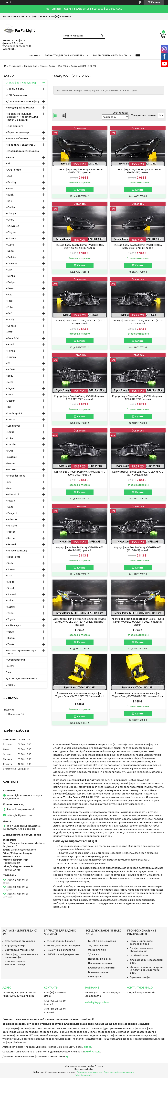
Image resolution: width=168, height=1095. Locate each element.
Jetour (11, 400)
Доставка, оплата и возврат (22, 678)
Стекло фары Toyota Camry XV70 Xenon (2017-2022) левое (138, 171)
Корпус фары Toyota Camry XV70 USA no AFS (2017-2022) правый (79, 473)
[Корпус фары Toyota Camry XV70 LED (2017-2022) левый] (138, 297)
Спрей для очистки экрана (23, 151)
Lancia (11, 419)
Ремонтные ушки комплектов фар (15, 963)
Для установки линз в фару (23, 101)
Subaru (11, 600)
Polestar (12, 519)
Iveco (10, 382)
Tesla (10, 613)
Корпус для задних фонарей (63, 945)
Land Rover (13, 425)
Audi (9, 176)
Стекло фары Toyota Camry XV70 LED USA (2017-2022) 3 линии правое (79, 246)
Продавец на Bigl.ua (84, 1069)
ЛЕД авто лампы (98, 945)
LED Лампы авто (17, 95)
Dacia (10, 250)
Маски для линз (97, 949)
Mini (9, 488)
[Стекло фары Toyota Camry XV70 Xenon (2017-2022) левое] (138, 146)
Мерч (10, 665)
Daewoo (12, 263)
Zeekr (10, 644)
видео (87, 1046)
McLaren (12, 469)
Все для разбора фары (20, 107)
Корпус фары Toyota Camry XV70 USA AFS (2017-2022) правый (79, 549)
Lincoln (11, 444)
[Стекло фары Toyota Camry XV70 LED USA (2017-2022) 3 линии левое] (138, 222)
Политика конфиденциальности (119, 1072)
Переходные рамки (99, 958)
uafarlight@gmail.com (19, 815)
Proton (11, 531)
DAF (9, 269)
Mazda (11, 463)
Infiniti (11, 369)
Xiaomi (11, 638)
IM (8, 363)
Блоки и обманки (17, 138)
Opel (10, 506)
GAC (9, 313)
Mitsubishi (13, 494)
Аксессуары (95, 976)
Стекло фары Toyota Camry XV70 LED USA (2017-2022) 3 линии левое (138, 246)
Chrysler (12, 232)
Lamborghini (14, 413)
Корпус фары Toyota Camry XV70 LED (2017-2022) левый (138, 322)
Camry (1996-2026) (58, 66)
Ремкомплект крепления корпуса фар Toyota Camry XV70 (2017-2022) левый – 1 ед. (137, 695)
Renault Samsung (17, 550)
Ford (9, 300)
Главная (34, 55)
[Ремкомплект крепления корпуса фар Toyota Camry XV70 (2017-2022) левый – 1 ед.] (138, 672)
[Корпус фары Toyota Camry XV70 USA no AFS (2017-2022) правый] (79, 448)
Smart (10, 588)
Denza (11, 275)
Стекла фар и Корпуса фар (23, 66)
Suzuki (11, 606)
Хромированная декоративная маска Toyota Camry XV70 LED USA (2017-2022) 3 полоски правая (79, 621)
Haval (10, 344)
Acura (10, 157)
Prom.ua (99, 1066)
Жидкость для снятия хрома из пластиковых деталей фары (146, 970)
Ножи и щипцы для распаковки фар (141, 942)
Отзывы (10, 684)
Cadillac (11, 207)
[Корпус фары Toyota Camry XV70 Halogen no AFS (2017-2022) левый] (138, 373)
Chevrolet (13, 225)
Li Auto (11, 438)
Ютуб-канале (92, 1051)
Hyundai (11, 357)
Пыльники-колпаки (100, 963)
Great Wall (13, 338)
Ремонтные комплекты (61, 949)
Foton (10, 307)
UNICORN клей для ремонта (63, 954)
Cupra (10, 244)
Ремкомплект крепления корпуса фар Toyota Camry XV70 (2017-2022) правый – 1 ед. (79, 696)
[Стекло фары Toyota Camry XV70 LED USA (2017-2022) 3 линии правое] (79, 222)
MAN (10, 450)
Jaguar (11, 388)
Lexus (10, 432)
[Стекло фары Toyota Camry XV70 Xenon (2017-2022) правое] (79, 146)
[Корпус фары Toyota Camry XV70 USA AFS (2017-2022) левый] (138, 524)
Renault (11, 544)
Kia (9, 407)
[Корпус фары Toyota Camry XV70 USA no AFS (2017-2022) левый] (138, 448)
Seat (9, 575)
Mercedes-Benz (16, 475)
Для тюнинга (15, 126)
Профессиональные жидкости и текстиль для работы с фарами (22, 116)
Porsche (12, 525)
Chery (10, 219)
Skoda (10, 581)
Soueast (11, 594)
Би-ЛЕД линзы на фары (102, 941)
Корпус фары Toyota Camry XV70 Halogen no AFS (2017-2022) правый (79, 397)
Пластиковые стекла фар (20, 941)
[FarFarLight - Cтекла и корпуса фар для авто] (18, 29)
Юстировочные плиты (101, 967)
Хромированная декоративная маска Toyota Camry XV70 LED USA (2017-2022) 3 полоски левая (138, 621)
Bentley (11, 182)
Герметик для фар (18, 132)
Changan (12, 213)
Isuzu (10, 375)
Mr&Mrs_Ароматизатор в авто (21, 652)
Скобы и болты (139, 955)
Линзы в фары (15, 88)
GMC (9, 332)
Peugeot (12, 513)
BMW (10, 188)
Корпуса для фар (15, 945)
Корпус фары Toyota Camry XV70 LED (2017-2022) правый (79, 322)
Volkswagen (14, 625)
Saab (10, 563)
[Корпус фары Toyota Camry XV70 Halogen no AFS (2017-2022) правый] (79, 373)
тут (68, 1056)
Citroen (11, 238)
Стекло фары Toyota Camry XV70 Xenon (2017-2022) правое (80, 171)
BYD (9, 200)
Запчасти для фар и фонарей (64, 55)
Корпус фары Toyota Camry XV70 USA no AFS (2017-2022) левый (137, 473)
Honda (11, 350)
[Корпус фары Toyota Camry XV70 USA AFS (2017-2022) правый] (79, 524)
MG (9, 481)
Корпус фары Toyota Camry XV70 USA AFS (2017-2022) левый (137, 549)
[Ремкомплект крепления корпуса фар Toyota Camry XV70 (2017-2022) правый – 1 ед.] (79, 672)
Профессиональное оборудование (141, 949)
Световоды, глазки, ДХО (19, 949)
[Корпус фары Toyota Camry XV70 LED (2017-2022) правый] (79, 297)
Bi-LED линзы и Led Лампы (110, 55)
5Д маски (93, 954)
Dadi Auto (12, 257)
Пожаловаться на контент (89, 1072)
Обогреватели (16, 659)
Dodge (11, 282)
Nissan (11, 500)
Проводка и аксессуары (21, 144)
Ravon (11, 538)
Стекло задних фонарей (61, 941)
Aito (9, 163)
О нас (9, 672)
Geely (10, 319)
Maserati (12, 456)
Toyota (43, 66)
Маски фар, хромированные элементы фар (21, 955)
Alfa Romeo (14, 169)
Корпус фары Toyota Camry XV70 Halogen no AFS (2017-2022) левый (137, 397)
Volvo (10, 631)
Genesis (11, 325)
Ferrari (11, 288)
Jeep (10, 394)
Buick (10, 194)
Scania (11, 569)
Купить (81, 189)
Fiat (9, 294)
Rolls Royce (13, 556)
